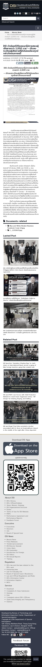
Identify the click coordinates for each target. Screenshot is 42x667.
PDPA (9, 514)
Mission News (17, 32)
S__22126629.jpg (15, 230)
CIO (8, 531)
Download (10, 589)
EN (39, 13)
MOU (8, 582)
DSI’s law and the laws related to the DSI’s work (20, 566)
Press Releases (12, 542)
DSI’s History (11, 501)
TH (34, 13)
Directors (10, 529)
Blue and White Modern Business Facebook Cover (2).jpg (21, 227)
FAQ (8, 595)
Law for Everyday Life (14, 572)
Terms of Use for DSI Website (17, 512)
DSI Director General (14, 546)
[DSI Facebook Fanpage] (11, 635)
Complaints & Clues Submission (18, 591)
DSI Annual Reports (13, 557)
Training (9, 559)
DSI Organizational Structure (17, 507)
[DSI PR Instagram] (15, 635)
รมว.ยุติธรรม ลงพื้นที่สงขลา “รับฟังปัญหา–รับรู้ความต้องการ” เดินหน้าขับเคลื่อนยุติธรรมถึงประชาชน (19, 299)
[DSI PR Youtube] (24, 635)
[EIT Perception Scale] (21, 477)
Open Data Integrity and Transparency (21, 599)
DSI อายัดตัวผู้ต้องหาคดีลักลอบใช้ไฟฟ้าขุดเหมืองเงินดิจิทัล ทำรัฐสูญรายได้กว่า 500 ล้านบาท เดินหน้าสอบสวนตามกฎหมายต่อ (20, 270)
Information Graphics (14, 580)
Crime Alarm (11, 548)
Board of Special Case (15, 533)
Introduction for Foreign (15, 552)
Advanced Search (8, 22)
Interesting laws (12, 569)
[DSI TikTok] (18, 635)
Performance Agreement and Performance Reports (17, 517)
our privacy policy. (23, 664)
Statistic (9, 602)
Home (7, 32)
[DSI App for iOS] (21, 448)
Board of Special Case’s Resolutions (20, 574)
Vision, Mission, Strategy (15, 505)
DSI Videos (10, 554)
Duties (9, 509)
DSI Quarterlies (12, 550)
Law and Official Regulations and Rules (21, 576)
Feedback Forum (13, 520)
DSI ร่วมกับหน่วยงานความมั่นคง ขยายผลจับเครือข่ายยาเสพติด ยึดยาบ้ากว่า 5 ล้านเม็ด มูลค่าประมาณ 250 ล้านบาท (20, 332)
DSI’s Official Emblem (14, 503)
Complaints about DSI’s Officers (18, 597)
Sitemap (9, 593)
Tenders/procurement (15, 544)
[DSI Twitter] (21, 635)
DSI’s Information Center (15, 578)
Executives (11, 527)
